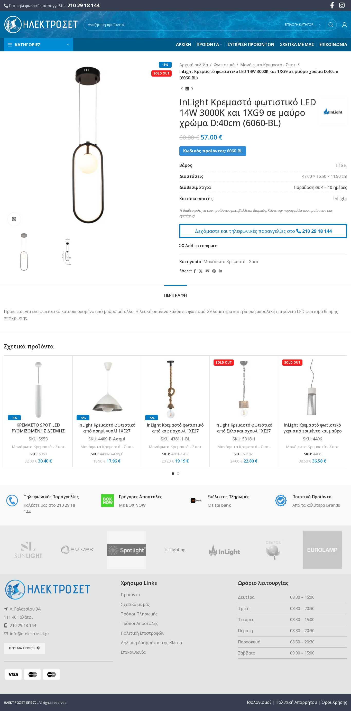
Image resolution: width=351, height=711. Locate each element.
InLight (340, 198)
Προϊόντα (130, 594)
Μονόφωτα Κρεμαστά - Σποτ (267, 65)
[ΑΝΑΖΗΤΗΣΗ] (331, 25)
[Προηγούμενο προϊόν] (181, 89)
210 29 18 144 (83, 5)
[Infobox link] (44, 504)
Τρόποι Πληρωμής (139, 614)
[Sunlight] (28, 549)
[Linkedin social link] (220, 271)
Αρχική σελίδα (193, 65)
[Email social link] (207, 271)
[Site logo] (41, 24)
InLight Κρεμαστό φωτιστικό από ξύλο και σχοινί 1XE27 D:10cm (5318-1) (243, 430)
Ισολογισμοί (259, 702)
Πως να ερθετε (22, 648)
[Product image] (38, 389)
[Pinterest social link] (214, 271)
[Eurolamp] (322, 549)
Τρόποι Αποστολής (139, 623)
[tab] (175, 293)
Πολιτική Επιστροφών (142, 633)
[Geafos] (273, 549)
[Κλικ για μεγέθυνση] (14, 219)
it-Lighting (175, 549)
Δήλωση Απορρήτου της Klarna (151, 642)
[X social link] (200, 271)
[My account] (344, 25)
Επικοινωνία (133, 652)
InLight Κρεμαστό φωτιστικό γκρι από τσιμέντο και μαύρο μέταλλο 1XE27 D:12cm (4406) (312, 430)
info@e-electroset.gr (29, 633)
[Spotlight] (126, 549)
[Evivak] (77, 549)
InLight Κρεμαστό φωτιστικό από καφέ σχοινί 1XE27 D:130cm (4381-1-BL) (175, 430)
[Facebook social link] (194, 271)
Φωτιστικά (224, 65)
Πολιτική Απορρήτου (296, 702)
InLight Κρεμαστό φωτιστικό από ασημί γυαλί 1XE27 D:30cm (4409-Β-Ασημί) (106, 430)
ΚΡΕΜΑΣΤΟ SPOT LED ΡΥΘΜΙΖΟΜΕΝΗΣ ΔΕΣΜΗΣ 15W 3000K (38, 430)
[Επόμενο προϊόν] (192, 89)
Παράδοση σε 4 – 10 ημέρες (320, 187)
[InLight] (224, 549)
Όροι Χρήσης (334, 702)
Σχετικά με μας (135, 604)
